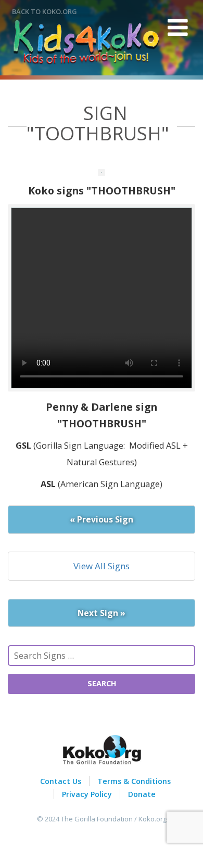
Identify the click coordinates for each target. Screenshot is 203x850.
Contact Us (60, 781)
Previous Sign (101, 519)
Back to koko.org (44, 11)
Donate (142, 794)
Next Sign (101, 613)
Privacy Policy (87, 794)
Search (101, 683)
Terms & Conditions (134, 781)
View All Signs (101, 566)
